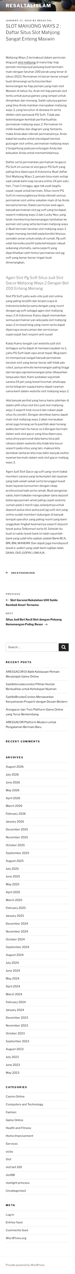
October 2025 (15, 845)
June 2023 (13, 1065)
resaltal (44, 20)
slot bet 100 (14, 1167)
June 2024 (13, 970)
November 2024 (17, 931)
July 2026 (12, 774)
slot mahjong (27, 62)
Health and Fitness (18, 1128)
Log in (10, 1214)
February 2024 (16, 1002)
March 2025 (14, 900)
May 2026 (12, 790)
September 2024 (17, 947)
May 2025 (12, 884)
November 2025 (17, 837)
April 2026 (13, 798)
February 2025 (16, 908)
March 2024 (14, 994)
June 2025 (13, 876)
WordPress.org (16, 1238)
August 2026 (15, 766)
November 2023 (17, 1025)
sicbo (9, 1151)
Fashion (11, 1112)
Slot (8, 1159)
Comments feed (17, 1230)
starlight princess (18, 1183)
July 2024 (12, 963)
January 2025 (15, 916)
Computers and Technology (24, 1104)
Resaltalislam (28, 5)
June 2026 (13, 782)
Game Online (14, 1120)
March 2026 (14, 806)
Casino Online (15, 1096)
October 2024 (15, 939)
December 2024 (17, 923)
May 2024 (12, 978)
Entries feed (14, 1222)
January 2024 (15, 1010)
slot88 (10, 1175)
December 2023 (17, 1017)
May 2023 (12, 1072)
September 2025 (17, 853)
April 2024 (13, 986)
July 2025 (12, 869)
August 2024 (15, 955)
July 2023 (12, 1057)
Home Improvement (19, 1136)
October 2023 (15, 1033)
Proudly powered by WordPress (25, 1265)
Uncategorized (23, 573)
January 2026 (15, 821)
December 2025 (17, 829)
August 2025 (15, 861)
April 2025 (13, 892)
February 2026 (16, 813)
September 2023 (17, 1041)
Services (12, 1143)
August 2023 (15, 1049)
